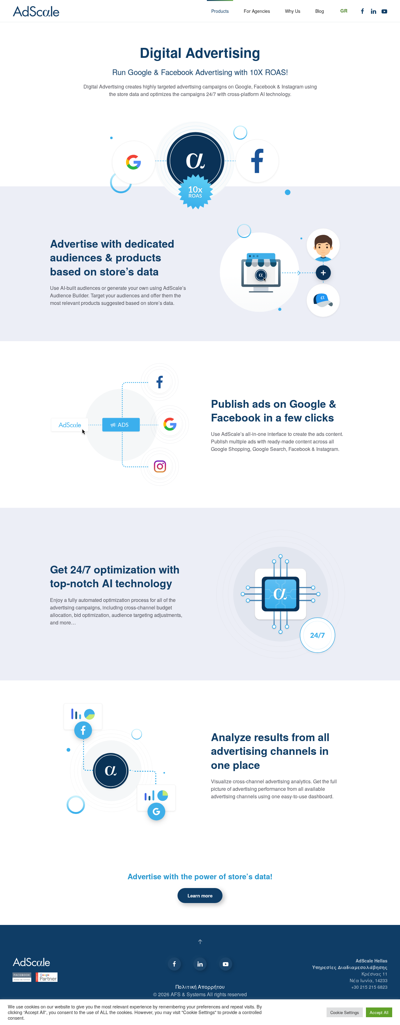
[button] (200, 941)
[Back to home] (35, 11)
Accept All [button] (379, 1012)
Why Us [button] (292, 11)
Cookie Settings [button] (344, 1012)
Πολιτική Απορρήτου (200, 986)
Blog (319, 11)
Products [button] (220, 11)
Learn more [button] (200, 895)
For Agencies (257, 11)
